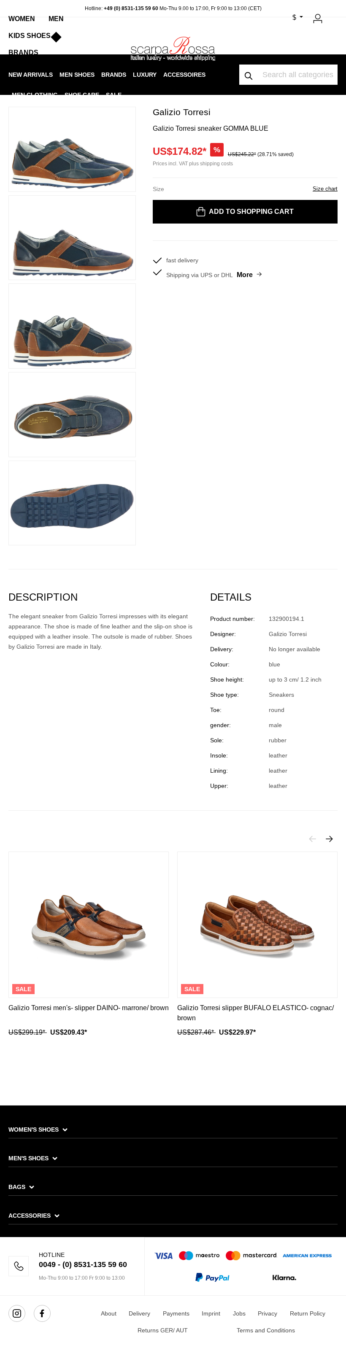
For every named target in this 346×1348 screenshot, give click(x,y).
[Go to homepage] (173, 48)
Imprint (211, 1313)
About (108, 1313)
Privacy (267, 1313)
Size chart (325, 189)
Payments (176, 1313)
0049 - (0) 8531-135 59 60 (83, 1264)
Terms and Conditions (266, 1330)
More (245, 274)
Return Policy (307, 1313)
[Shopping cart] (332, 15)
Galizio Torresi (182, 112)
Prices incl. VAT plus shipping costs (193, 164)
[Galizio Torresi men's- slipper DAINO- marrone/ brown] (88, 925)
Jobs (239, 1313)
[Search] (249, 75)
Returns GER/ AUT (163, 1330)
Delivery (139, 1313)
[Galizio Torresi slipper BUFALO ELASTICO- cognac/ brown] (257, 925)
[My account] (317, 17)
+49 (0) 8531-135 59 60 (131, 8)
